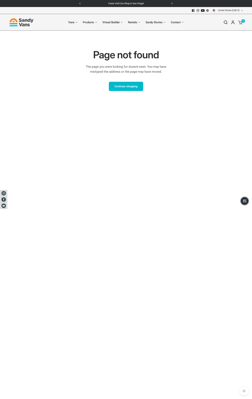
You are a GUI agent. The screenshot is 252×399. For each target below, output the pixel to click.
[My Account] (233, 22)
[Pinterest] (207, 10)
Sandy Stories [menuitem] (154, 22)
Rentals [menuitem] (132, 22)
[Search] (225, 22)
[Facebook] (193, 10)
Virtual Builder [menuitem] (111, 22)
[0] (240, 22)
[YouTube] (202, 10)
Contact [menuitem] (176, 22)
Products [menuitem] (88, 22)
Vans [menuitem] (71, 22)
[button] (244, 201)
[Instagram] (198, 10)
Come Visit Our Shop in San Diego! (126, 3)
